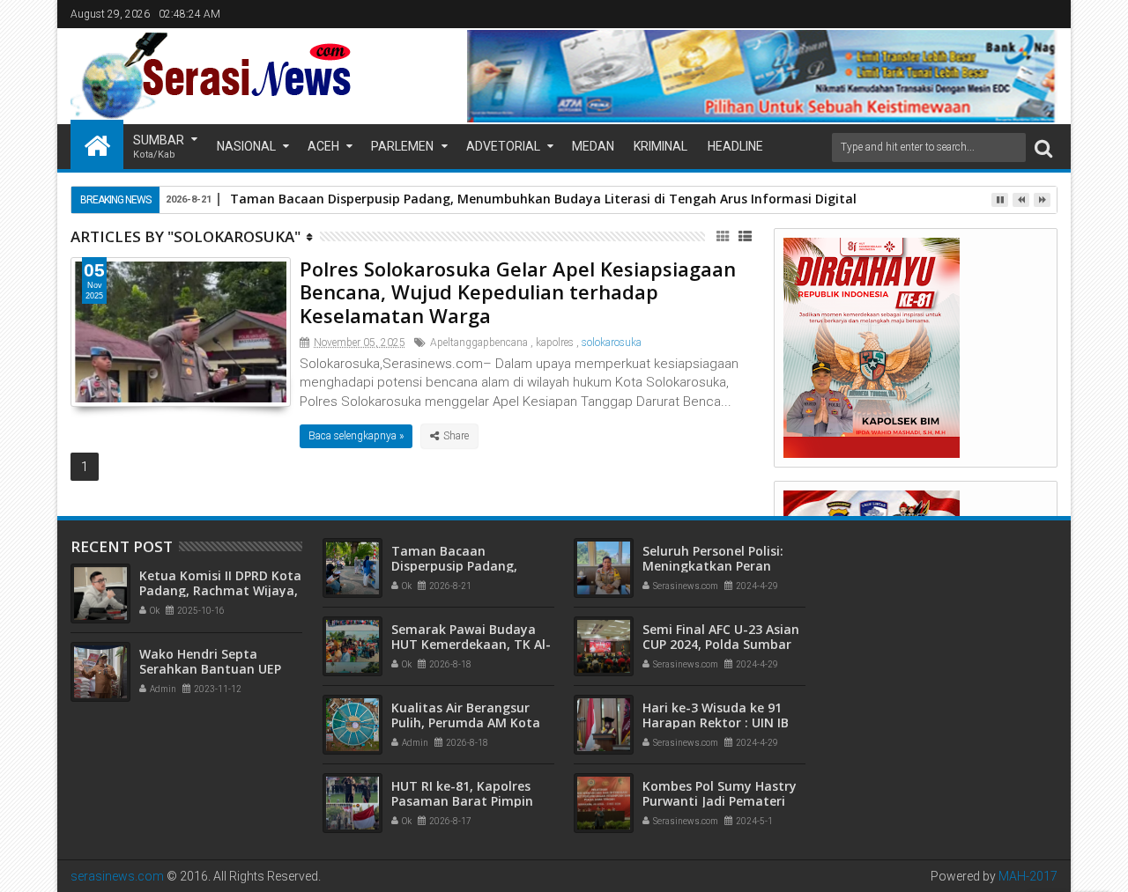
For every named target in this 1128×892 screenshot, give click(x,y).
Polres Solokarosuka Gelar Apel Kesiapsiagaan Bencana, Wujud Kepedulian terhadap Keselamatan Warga (518, 291)
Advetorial (503, 146)
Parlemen (402, 146)
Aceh (323, 146)
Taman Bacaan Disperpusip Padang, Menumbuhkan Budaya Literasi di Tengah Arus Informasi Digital (543, 198)
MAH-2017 (1028, 876)
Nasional (246, 146)
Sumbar (158, 146)
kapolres (555, 342)
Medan (593, 146)
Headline (735, 146)
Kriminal (660, 146)
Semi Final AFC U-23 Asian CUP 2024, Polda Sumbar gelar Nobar (720, 644)
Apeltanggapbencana (479, 342)
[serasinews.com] (96, 144)
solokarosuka (612, 342)
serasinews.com (117, 876)
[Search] (1043, 147)
